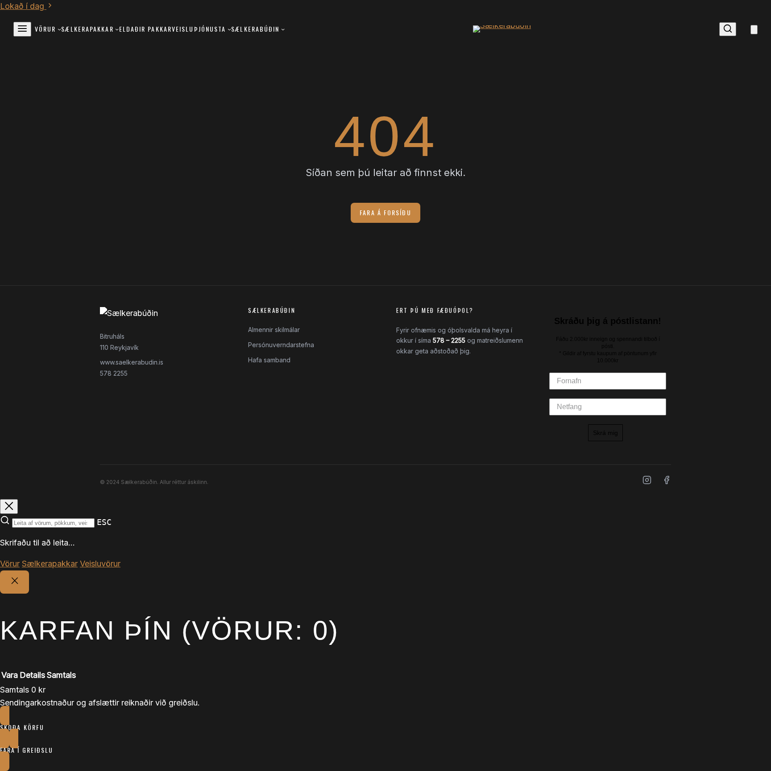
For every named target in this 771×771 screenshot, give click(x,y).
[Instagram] (646, 482)
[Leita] (727, 29)
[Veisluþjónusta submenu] (229, 29)
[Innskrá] (743, 29)
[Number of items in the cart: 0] (754, 29)
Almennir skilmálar (274, 329)
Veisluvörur (100, 563)
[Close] (14, 582)
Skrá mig (605, 432)
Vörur (10, 563)
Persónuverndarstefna (281, 345)
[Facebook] (666, 482)
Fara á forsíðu (385, 212)
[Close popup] (9, 506)
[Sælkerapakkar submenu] (117, 29)
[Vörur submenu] (59, 29)
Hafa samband (269, 360)
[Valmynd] (22, 29)
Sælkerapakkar (50, 563)
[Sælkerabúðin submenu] (283, 29)
